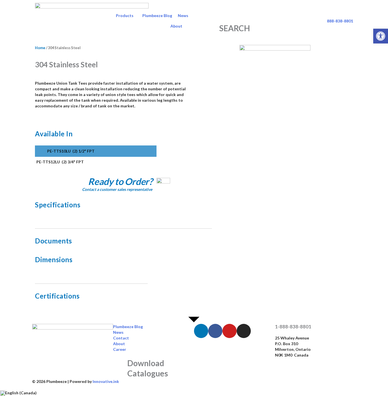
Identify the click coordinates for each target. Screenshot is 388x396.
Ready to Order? (120, 181)
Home (40, 47)
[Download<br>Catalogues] (120, 365)
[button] (380, 36)
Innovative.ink (106, 381)
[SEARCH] (235, 16)
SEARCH (234, 28)
